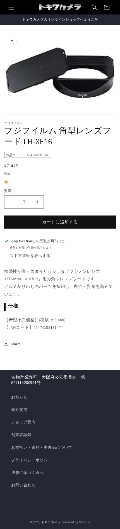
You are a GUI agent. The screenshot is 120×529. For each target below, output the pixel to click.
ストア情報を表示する (30, 255)
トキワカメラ (51, 522)
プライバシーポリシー (31, 459)
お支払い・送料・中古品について (41, 447)
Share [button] (16, 343)
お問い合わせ (23, 485)
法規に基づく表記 (27, 472)
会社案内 (19, 409)
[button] (11, 7)
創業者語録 (21, 434)
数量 (8, 190)
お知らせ (19, 397)
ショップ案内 (23, 422)
